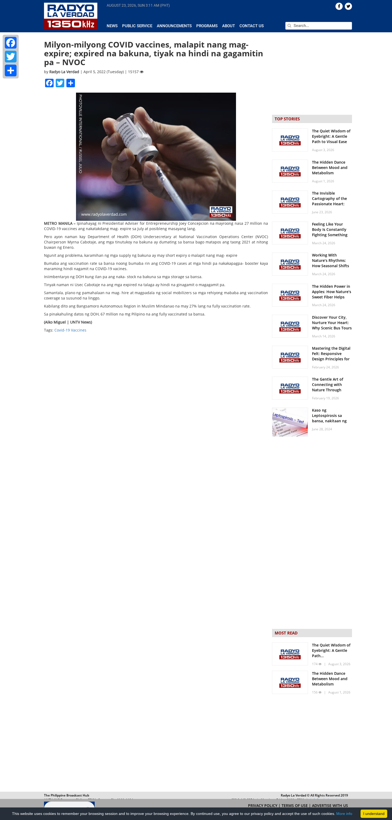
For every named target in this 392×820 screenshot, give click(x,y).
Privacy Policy (263, 805)
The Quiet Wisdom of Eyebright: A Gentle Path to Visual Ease (331, 136)
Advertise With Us (330, 805)
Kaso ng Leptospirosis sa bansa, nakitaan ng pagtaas (329, 418)
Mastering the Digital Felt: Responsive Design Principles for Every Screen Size (331, 356)
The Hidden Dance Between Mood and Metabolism (329, 167)
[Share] (11, 70)
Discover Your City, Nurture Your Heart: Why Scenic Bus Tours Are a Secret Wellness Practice (332, 328)
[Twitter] (11, 57)
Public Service (137, 25)
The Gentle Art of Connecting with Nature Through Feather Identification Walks (331, 390)
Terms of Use (295, 805)
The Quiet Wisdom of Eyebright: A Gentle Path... (331, 650)
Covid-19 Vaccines (70, 330)
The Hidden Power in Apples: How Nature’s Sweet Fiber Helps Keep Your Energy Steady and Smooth (331, 297)
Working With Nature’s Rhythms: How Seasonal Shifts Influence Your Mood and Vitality (331, 266)
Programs (207, 25)
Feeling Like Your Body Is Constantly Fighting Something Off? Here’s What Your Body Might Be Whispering (332, 237)
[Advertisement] (312, 744)
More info (344, 813)
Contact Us (251, 25)
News (112, 25)
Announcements (174, 25)
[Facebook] (11, 43)
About (228, 25)
